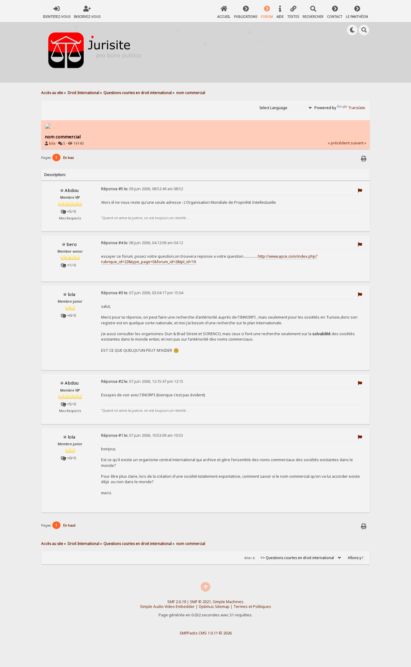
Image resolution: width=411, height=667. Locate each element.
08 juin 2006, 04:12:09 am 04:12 (142, 242)
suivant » (358, 143)
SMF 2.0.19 (176, 601)
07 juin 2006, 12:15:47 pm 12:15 (142, 381)
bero (71, 244)
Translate (356, 107)
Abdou (72, 190)
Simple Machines (228, 601)
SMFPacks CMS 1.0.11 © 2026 (206, 633)
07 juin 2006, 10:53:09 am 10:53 (142, 435)
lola (52, 143)
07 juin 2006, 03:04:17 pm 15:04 (142, 292)
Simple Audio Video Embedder (167, 606)
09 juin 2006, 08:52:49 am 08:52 (142, 188)
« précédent (339, 143)
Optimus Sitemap (214, 606)
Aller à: (249, 558)
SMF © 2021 (200, 601)
